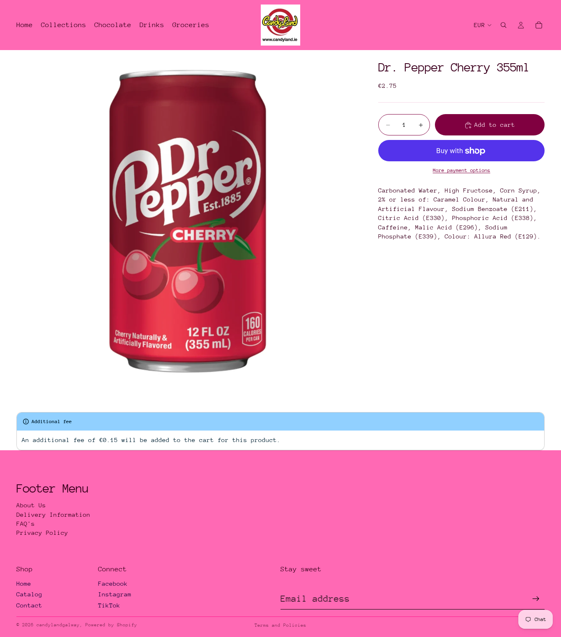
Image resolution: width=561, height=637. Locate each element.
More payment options (461, 171)
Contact (29, 605)
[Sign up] (536, 598)
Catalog (29, 594)
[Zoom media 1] (187, 221)
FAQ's (25, 523)
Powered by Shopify (111, 625)
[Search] (503, 25)
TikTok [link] (109, 605)
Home (23, 583)
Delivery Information (53, 514)
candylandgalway (58, 625)
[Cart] (539, 25)
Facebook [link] (113, 583)
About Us (31, 505)
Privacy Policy (42, 532)
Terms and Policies (280, 625)
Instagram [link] (114, 594)
